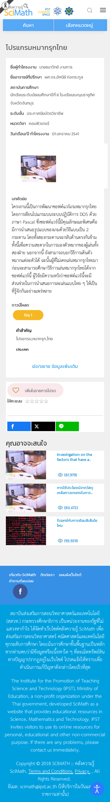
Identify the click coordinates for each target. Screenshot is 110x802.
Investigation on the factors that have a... (74, 457)
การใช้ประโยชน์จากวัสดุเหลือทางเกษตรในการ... (75, 490)
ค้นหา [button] (28, 25)
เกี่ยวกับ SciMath (22, 575)
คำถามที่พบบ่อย (21, 581)
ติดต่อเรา (47, 575)
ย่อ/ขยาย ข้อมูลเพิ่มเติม (55, 366)
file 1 (28, 315)
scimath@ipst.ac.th (38, 786)
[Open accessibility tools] (97, 789)
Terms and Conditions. (50, 771)
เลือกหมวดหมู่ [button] (79, 25)
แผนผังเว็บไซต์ (70, 575)
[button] (103, 10)
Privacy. (82, 771)
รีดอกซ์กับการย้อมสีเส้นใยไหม (77, 523)
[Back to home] (18, 10)
